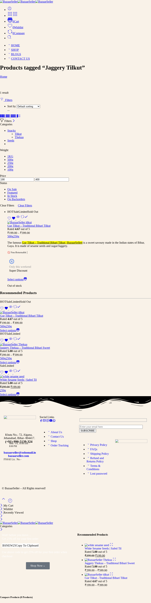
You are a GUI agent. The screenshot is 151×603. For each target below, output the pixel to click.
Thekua (19, 137)
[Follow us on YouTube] (50, 421)
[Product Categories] (10, 15)
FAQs (93, 449)
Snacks (11, 130)
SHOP (15, 49)
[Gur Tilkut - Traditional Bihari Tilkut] (79, 222)
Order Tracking (60, 445)
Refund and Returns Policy (95, 460)
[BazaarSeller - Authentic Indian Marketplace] (26, 1)
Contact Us (57, 436)
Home (3, 76)
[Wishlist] (11, 219)
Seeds (10, 140)
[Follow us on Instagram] (47, 421)
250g (16, 236)
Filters (8, 100)
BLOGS (16, 54)
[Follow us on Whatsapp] (54, 421)
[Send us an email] (44, 421)
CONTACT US (20, 58)
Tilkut (18, 133)
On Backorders (16, 199)
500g (10, 236)
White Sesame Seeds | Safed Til (18, 379)
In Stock (12, 195)
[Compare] (24, 219)
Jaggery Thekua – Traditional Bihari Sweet (25, 347)
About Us (56, 432)
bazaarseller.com (18, 455)
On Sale (12, 189)
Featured (12, 192)
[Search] (9, 38)
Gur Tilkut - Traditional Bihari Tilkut (106, 577)
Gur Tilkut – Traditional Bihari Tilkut (28, 225)
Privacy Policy (98, 444)
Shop (54, 441)
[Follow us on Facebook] (41, 421)
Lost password (98, 473)
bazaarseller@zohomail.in (20, 452)
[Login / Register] (9, 9)
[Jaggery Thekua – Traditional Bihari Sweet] (75, 344)
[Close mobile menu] (1, 519)
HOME (15, 45)
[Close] (13, 121)
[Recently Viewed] (10, 502)
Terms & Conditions (93, 467)
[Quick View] (18, 219)
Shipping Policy (99, 453)
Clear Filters (25, 205)
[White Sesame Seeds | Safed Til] (75, 376)
